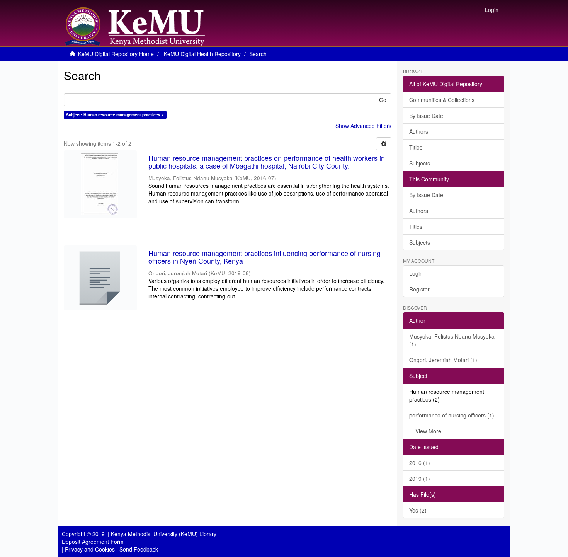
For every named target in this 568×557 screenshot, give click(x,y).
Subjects (419, 163)
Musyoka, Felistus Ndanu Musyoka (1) (452, 340)
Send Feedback (138, 549)
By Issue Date (426, 115)
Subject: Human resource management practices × (115, 115)
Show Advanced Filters (363, 125)
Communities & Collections (441, 100)
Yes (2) (418, 510)
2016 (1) (419, 463)
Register (419, 289)
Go (382, 100)
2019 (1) (419, 478)
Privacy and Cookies (90, 549)
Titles (415, 147)
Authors (418, 131)
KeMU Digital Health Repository (202, 54)
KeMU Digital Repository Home (116, 54)
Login (416, 273)
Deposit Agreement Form (93, 541)
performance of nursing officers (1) (451, 415)
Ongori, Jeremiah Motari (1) (443, 360)
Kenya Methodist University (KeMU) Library (163, 534)
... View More (425, 431)
